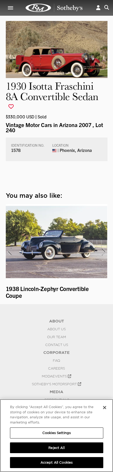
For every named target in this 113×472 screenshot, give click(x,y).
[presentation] (9, 251)
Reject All (56, 448)
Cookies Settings (56, 433)
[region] (56, 435)
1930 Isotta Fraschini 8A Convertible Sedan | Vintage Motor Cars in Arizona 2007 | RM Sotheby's (54, 8)
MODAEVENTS (55, 376)
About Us (56, 329)
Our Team (56, 337)
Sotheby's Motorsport (55, 384)
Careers (56, 368)
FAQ (56, 360)
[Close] (104, 407)
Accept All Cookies (56, 462)
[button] (98, 7)
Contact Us (56, 345)
